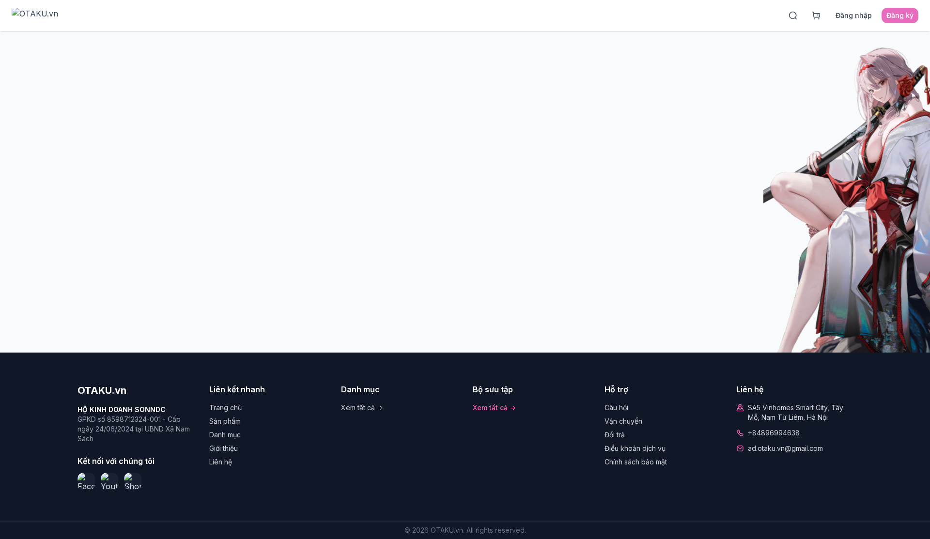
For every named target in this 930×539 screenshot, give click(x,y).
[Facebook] (86, 481)
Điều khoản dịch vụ (635, 448)
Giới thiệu (223, 448)
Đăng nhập (854, 15)
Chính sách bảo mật (635, 462)
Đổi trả (614, 435)
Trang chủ (225, 407)
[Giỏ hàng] (816, 15)
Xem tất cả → (362, 407)
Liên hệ (220, 462)
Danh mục (225, 435)
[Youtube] (109, 481)
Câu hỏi (616, 407)
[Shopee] (132, 481)
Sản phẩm (225, 421)
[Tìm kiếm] (793, 15)
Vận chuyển (623, 421)
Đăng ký (900, 15)
